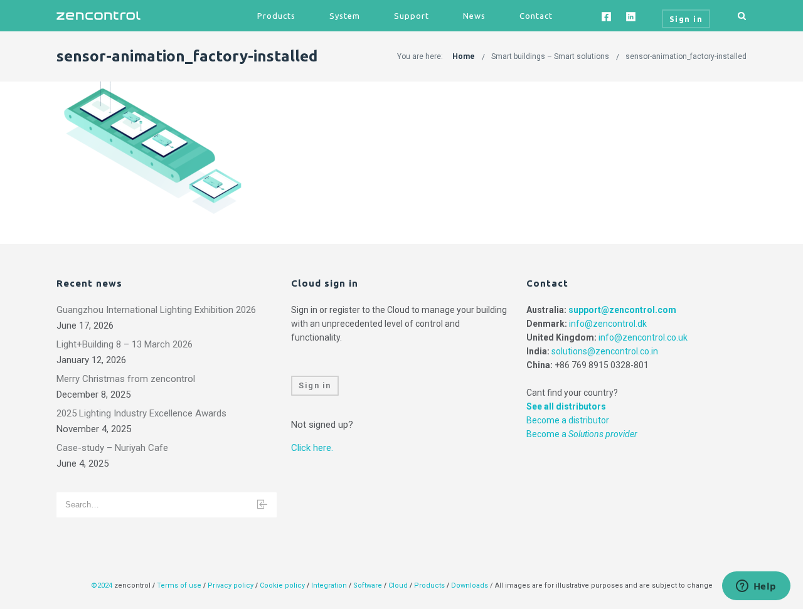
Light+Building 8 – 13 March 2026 (124, 344)
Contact (536, 15)
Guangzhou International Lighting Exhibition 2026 (156, 309)
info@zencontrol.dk (608, 324)
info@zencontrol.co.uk (643, 337)
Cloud (399, 585)
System (344, 15)
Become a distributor (567, 420)
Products (276, 15)
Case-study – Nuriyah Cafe (112, 447)
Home (463, 56)
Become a (581, 434)
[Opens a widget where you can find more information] (755, 587)
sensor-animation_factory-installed (686, 56)
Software (367, 585)
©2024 (101, 585)
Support (411, 15)
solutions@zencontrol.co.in (604, 351)
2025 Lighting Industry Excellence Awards (141, 413)
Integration (329, 585)
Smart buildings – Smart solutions (550, 56)
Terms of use (179, 585)
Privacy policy (230, 585)
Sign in (315, 385)
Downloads (469, 585)
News (474, 15)
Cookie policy (282, 585)
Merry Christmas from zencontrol (125, 378)
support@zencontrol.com (622, 310)
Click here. (312, 447)
